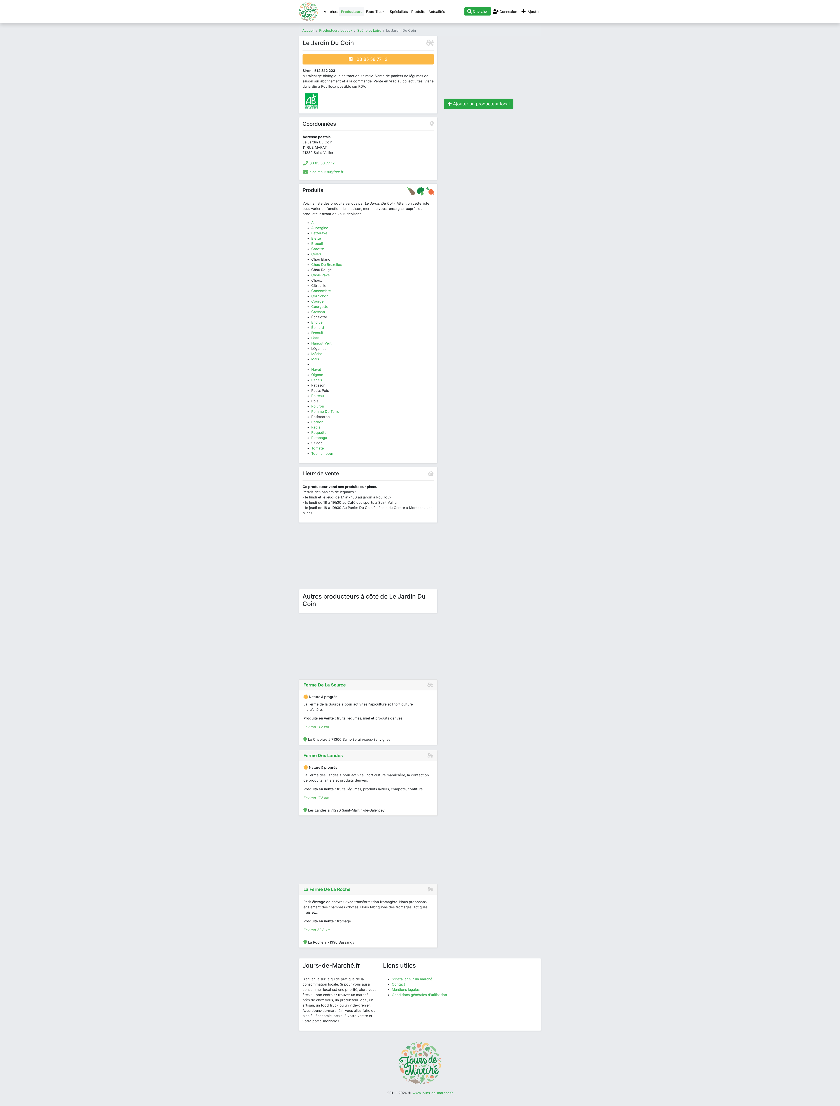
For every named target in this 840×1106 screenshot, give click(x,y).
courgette (319, 306)
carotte (317, 249)
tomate (317, 448)
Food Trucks (376, 11)
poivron (317, 406)
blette (316, 238)
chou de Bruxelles (326, 264)
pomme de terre (325, 411)
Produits (418, 11)
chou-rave (320, 275)
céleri (316, 254)
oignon (317, 375)
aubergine (319, 228)
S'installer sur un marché (412, 979)
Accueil (308, 30)
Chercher (480, 11)
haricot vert (321, 343)
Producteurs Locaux (335, 30)
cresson (318, 312)
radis (315, 427)
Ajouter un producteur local (481, 103)
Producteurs (351, 11)
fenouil (317, 333)
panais (316, 380)
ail (313, 222)
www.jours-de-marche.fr (433, 1093)
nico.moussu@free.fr (326, 172)
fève (315, 338)
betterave (319, 233)
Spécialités (399, 11)
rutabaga (319, 437)
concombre (321, 291)
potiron (317, 422)
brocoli (317, 243)
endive (316, 322)
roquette (318, 432)
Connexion (507, 11)
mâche (316, 354)
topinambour (322, 453)
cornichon (319, 296)
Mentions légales (406, 989)
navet (316, 369)
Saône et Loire (369, 30)
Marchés (331, 11)
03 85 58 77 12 (370, 59)
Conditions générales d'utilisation (419, 995)
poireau (317, 396)
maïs (315, 359)
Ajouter (533, 11)
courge (317, 301)
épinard (317, 327)
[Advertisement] (368, 556)
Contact (398, 984)
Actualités (437, 11)
